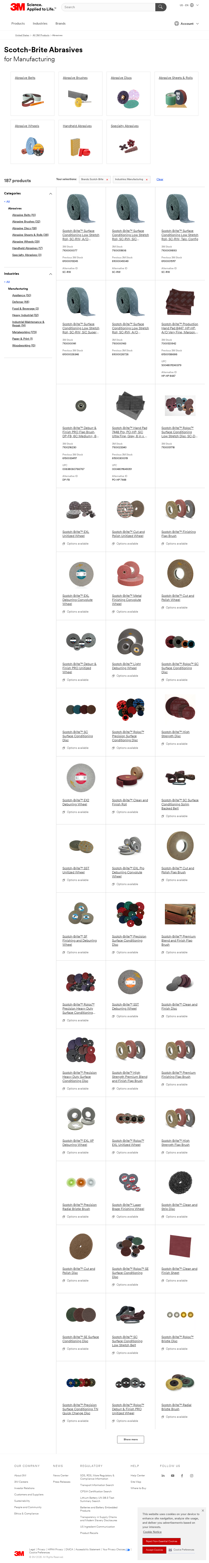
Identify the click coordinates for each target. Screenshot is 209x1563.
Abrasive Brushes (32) (26, 221)
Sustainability (22, 1501)
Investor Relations (24, 1488)
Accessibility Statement (88, 1549)
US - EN (184, 5)
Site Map (136, 1482)
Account (187, 24)
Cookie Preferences (39, 1553)
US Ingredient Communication (97, 1527)
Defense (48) (20, 302)
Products (18, 23)
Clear (160, 179)
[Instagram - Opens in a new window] (192, 1476)
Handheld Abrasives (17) (27, 248)
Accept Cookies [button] (154, 1550)
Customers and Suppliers (28, 1494)
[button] (181, 1550)
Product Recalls (89, 1533)
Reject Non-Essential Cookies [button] (161, 1541)
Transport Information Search (97, 1485)
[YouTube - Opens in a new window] (173, 1476)
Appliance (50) (21, 295)
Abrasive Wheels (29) (26, 241)
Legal (32, 1549)
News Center (60, 1475)
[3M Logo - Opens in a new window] (33, 7)
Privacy (41, 1549)
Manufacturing (129, 179)
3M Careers (21, 1482)
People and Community (28, 1507)
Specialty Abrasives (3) (26, 255)
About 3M (20, 1475)
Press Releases (61, 1482)
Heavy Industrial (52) (25, 315)
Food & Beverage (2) (25, 308)
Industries (40, 23)
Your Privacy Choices (114, 1549)
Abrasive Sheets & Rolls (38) (30, 235)
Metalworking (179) (24, 332)
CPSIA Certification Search (96, 1491)
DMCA (69, 1549)
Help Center (138, 1475)
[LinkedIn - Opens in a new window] (163, 1476)
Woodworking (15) (23, 345)
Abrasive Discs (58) (24, 228)
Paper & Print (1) (22, 339)
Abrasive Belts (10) (24, 215)
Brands (61, 23)
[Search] (161, 7)
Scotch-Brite (92, 179)
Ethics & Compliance (26, 1513)
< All (7, 201)
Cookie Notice (152, 1532)
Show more (131, 1439)
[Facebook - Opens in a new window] (182, 1476)
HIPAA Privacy (55, 1549)
